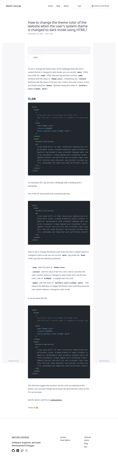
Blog (58, 6)
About (66, 6)
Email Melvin (65, 440)
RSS (85, 447)
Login (35, 57)
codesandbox (56, 400)
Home (50, 6)
